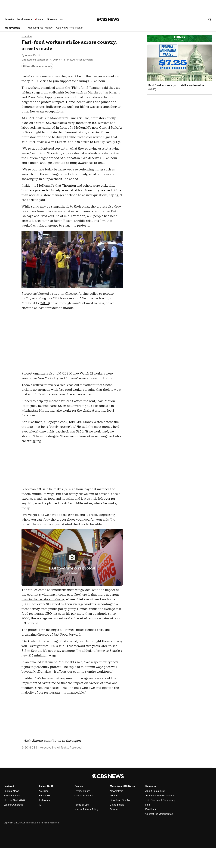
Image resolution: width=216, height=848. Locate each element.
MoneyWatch (12, 27)
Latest (8, 19)
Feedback (150, 809)
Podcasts (115, 795)
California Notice (83, 795)
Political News (11, 791)
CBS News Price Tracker (69, 27)
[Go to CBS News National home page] (108, 19)
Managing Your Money (40, 27)
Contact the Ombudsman (159, 814)
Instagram (44, 800)
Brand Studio (117, 804)
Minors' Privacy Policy (86, 809)
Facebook (44, 795)
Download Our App (120, 800)
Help (148, 804)
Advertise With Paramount (159, 795)
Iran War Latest (12, 795)
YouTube (44, 791)
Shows (51, 19)
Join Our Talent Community (160, 800)
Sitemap (114, 809)
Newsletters (116, 791)
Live (39, 19)
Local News (24, 19)
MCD (45, 303)
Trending (27, 36)
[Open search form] (209, 19)
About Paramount (155, 791)
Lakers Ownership (13, 804)
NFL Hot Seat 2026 (14, 800)
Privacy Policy (82, 791)
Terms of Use (81, 804)
